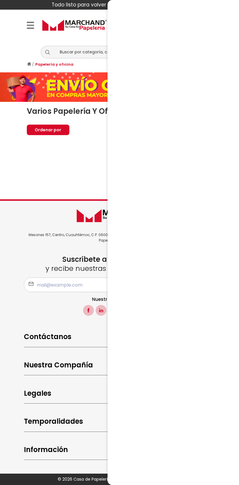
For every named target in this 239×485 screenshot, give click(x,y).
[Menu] (32, 25)
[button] (50, 52)
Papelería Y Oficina (54, 64)
